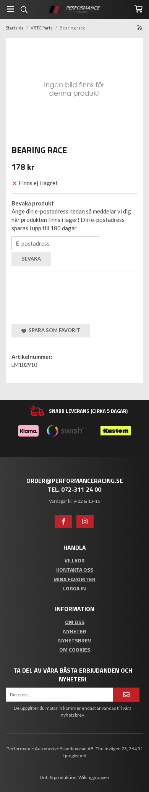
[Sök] (24, 9)
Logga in (74, 588)
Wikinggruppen (93, 777)
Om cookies (74, 649)
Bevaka (31, 259)
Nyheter (74, 631)
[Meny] (10, 9)
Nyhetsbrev (74, 640)
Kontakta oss (74, 569)
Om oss (74, 622)
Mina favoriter (74, 579)
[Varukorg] (138, 9)
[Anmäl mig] (126, 695)
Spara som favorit (53, 330)
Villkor (75, 560)
